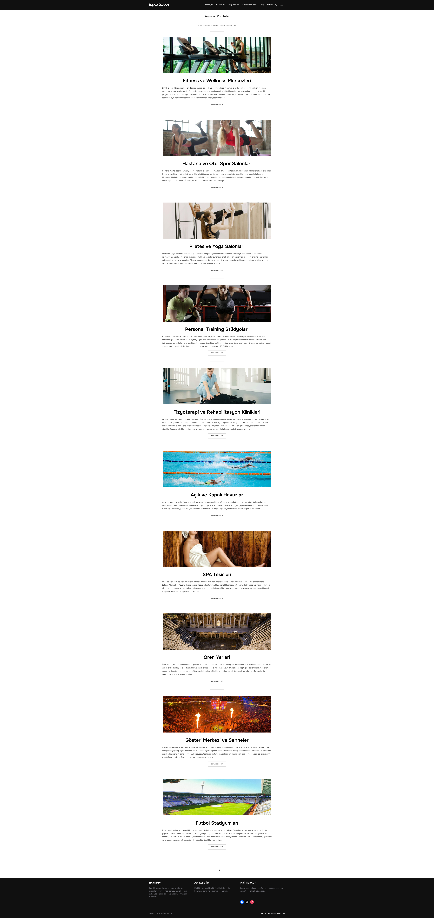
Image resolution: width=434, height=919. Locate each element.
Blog (262, 5)
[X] (247, 902)
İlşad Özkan (159, 5)
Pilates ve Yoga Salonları (216, 246)
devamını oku (218, 104)
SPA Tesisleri (217, 574)
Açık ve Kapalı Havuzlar (217, 495)
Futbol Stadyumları (217, 823)
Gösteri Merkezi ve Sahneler (217, 740)
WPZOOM (281, 913)
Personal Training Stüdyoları (217, 329)
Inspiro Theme (266, 913)
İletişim (270, 5)
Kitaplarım (232, 5)
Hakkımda (220, 5)
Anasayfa (209, 5)
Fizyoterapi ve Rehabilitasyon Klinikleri (216, 412)
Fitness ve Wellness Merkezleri (217, 81)
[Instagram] (251, 902)
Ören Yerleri (217, 657)
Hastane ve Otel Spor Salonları (216, 164)
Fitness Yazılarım (249, 5)
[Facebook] (242, 902)
